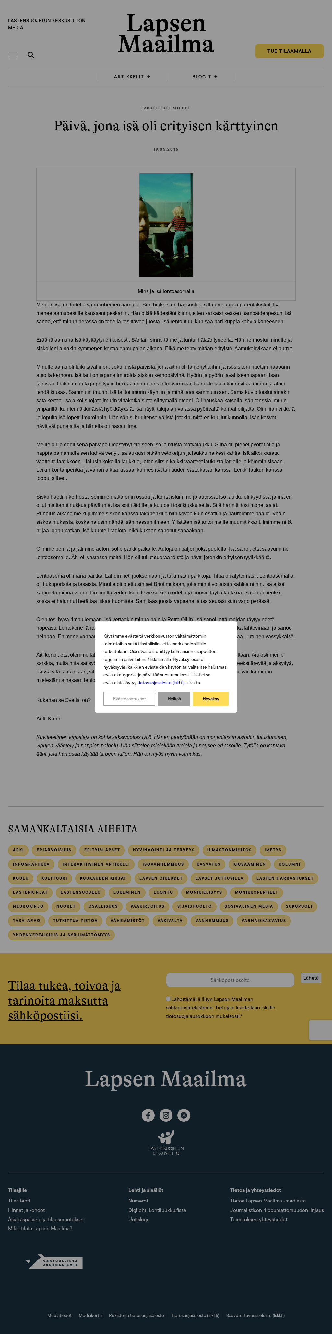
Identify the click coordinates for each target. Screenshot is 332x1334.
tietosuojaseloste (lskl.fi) (160, 682)
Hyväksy (211, 699)
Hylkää (174, 699)
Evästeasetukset (129, 699)
